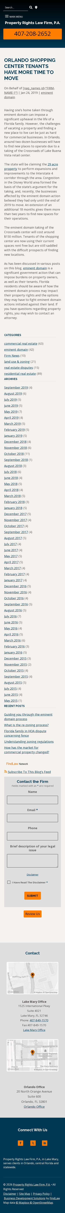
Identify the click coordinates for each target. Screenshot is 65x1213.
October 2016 (14, 598)
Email (32, 810)
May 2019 (11, 412)
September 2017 (16, 532)
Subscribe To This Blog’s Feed (29, 772)
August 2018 (13, 466)
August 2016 (13, 610)
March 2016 (12, 640)
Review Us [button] (32, 914)
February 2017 (14, 574)
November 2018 (15, 448)
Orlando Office (34, 1107)
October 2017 (14, 526)
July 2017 (10, 544)
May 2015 (11, 701)
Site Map (24, 1194)
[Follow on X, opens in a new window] (33, 1143)
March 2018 (12, 496)
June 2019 (11, 406)
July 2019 (10, 400)
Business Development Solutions (24, 1198)
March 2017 (12, 568)
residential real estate (20, 374)
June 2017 (11, 550)
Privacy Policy (41, 1194)
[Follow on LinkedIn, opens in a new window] (44, 1143)
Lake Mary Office (34, 1030)
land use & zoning (17, 362)
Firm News (12, 356)
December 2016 (15, 586)
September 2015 (16, 676)
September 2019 (16, 387)
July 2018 (10, 472)
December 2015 (15, 658)
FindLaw (55, 1198)
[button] (13, 15)
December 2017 (15, 514)
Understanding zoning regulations (29, 742)
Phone (32, 828)
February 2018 (14, 502)
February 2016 (14, 646)
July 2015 (10, 689)
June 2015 (11, 695)
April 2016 (11, 634)
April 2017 (11, 562)
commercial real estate (20, 344)
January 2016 (13, 652)
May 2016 (11, 628)
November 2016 (15, 592)
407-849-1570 (39, 1020)
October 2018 (14, 454)
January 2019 (13, 436)
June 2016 (11, 622)
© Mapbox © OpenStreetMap (34, 1202)
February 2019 (14, 430)
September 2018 (16, 460)
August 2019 (13, 394)
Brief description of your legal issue (32, 848)
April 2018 (11, 490)
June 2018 (11, 478)
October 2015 (14, 670)
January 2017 (13, 580)
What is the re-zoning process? (26, 725)
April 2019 (11, 418)
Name (32, 792)
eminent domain (35, 268)
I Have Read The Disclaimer (30, 882)
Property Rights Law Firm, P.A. (32, 22)
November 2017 (15, 520)
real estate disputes (18, 368)
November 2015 (15, 664)
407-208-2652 (32, 33)
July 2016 (10, 616)
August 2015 (13, 683)
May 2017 (11, 556)
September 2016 (16, 604)
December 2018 (15, 442)
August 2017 (13, 538)
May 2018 (11, 484)
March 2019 (12, 424)
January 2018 (13, 508)
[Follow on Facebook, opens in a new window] (20, 1143)
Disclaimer (32, 874)
